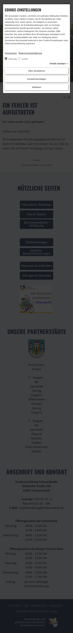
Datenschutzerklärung (30, 53)
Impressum (11, 53)
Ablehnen (36, 87)
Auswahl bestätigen (36, 79)
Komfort (24, 59)
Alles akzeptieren (36, 71)
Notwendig (12, 59)
